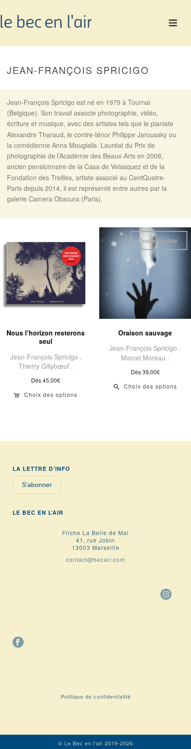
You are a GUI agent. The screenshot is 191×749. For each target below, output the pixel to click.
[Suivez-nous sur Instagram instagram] (166, 595)
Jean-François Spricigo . (46, 356)
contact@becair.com (95, 559)
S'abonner (37, 484)
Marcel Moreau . (145, 357)
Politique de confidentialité (96, 696)
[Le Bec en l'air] (46, 21)
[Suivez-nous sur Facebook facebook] (18, 643)
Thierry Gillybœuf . (46, 366)
